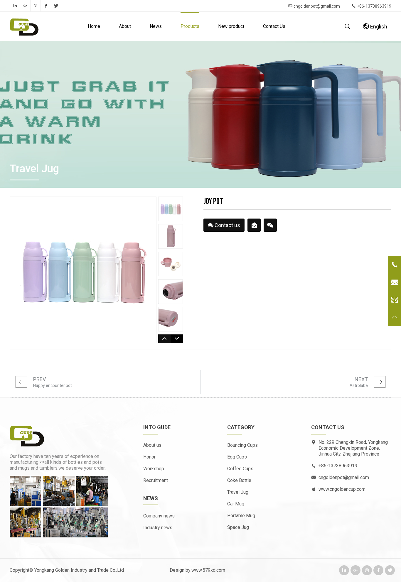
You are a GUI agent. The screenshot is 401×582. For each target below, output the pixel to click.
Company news (159, 516)
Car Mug (235, 504)
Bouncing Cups (242, 445)
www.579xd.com (208, 570)
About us (152, 445)
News (156, 26)
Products (190, 26)
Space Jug (238, 527)
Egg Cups (237, 457)
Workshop (153, 468)
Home (94, 26)
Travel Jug (237, 492)
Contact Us (274, 26)
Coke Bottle (239, 480)
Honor (149, 457)
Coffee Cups (240, 468)
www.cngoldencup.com (342, 489)
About (125, 26)
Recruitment (155, 480)
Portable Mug (241, 515)
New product (231, 26)
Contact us (226, 227)
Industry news (157, 527)
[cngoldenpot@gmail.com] (254, 225)
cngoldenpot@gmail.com (317, 6)
